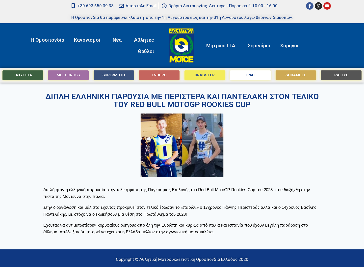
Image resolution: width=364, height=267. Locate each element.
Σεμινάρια (259, 46)
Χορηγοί (289, 46)
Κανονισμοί (87, 40)
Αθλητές (144, 40)
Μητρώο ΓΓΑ (220, 46)
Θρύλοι (146, 51)
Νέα (117, 40)
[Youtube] (327, 6)
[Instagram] (318, 6)
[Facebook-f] (309, 6)
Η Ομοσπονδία (47, 40)
